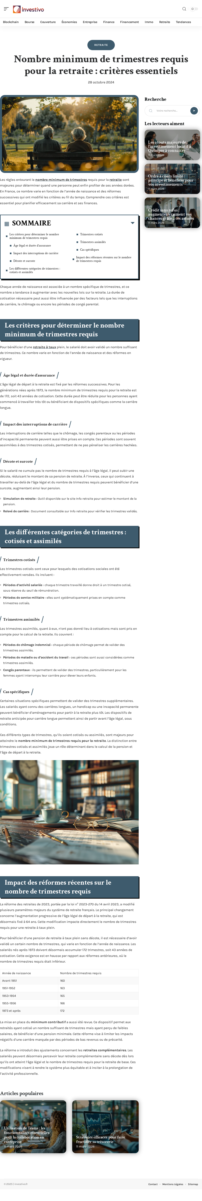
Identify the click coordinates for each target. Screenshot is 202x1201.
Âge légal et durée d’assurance (32, 246)
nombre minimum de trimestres (61, 180)
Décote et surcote (24, 261)
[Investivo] (28, 9)
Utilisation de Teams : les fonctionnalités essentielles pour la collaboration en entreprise (27, 1134)
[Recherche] (184, 9)
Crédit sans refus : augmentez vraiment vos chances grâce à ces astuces (171, 214)
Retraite (101, 45)
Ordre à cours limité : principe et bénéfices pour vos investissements (171, 180)
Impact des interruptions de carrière (35, 253)
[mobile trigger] (7, 9)
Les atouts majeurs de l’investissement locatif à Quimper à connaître (169, 146)
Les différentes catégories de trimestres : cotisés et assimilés (34, 270)
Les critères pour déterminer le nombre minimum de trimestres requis (34, 236)
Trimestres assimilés (93, 242)
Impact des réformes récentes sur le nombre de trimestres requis (103, 259)
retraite (115, 180)
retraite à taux (44, 347)
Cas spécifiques (89, 250)
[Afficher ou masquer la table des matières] (93, 224)
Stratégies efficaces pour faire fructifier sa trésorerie (100, 1139)
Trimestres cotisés (91, 234)
